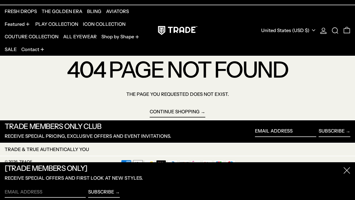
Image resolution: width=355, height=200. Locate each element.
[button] (335, 30)
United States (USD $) (286, 30)
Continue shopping (175, 112)
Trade (25, 161)
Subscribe (332, 131)
